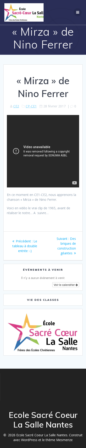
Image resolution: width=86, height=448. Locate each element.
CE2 (16, 106)
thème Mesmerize (59, 440)
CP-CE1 (31, 106)
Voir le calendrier (64, 285)
